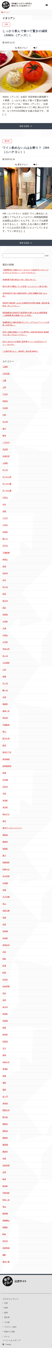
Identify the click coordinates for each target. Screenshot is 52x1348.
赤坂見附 (6, 1165)
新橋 (4, 773)
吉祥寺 (5, 573)
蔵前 (4, 1090)
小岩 (4, 670)
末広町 (5, 807)
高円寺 (5, 1241)
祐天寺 (5, 1007)
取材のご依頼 (9, 1332)
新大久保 (6, 738)
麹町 (4, 1255)
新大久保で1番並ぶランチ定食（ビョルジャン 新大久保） (25, 286)
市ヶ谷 (5, 683)
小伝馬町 (6, 663)
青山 (4, 1207)
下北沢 (5, 394)
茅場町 (5, 1069)
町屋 (4, 966)
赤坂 (4, 1158)
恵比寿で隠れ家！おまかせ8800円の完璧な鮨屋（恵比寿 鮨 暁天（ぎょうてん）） (26, 304)
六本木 (5, 525)
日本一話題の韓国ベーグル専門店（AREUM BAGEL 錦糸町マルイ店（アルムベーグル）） (26, 333)
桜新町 (5, 849)
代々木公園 (7, 491)
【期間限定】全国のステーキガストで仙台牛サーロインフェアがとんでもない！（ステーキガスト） (25, 271)
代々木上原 (7, 477)
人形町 (5, 463)
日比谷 (5, 787)
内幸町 (5, 532)
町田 (4, 973)
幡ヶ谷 (5, 690)
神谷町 (5, 1035)
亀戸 (4, 429)
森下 (4, 856)
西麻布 (5, 1138)
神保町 (5, 1014)
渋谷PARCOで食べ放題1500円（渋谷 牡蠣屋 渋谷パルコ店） (25, 294)
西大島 (5, 1117)
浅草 (4, 924)
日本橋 (5, 780)
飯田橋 (5, 1214)
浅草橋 (5, 931)
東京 (4, 821)
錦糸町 (5, 1186)
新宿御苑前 (7, 766)
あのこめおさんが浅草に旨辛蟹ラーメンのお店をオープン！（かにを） (25, 343)
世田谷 (5, 401)
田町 (4, 959)
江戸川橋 (6, 897)
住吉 (4, 504)
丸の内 (5, 422)
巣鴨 (4, 677)
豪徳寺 (5, 1152)
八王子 (5, 518)
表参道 (5, 1103)
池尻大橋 (6, 911)
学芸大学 (6, 649)
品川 (4, 580)
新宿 (4, 745)
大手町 (5, 642)
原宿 (4, 566)
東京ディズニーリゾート (12, 828)
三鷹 (4, 380)
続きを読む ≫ (26, 126)
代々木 (5, 470)
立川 (4, 1048)
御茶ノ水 (6, 711)
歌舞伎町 (6, 862)
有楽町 (5, 800)
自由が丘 (6, 1062)
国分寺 (5, 601)
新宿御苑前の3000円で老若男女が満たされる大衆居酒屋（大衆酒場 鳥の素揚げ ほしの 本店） (25, 314)
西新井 (5, 1124)
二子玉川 (6, 442)
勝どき (5, 539)
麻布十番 (6, 1262)
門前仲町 (6, 1193)
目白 (4, 993)
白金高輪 (6, 986)
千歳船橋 (6, 553)
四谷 (4, 594)
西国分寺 (6, 1110)
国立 (4, 608)
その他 (7, 1322)
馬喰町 (5, 1227)
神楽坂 (5, 1021)
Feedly (8, 1344)
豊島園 (5, 1145)
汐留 (4, 890)
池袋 (4, 918)
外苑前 (5, 615)
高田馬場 (6, 1248)
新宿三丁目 (7, 752)
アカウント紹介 (10, 1327)
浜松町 (5, 938)
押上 (4, 732)
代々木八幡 (7, 484)
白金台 (5, 979)
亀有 (4, 436)
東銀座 (5, 835)
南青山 (5, 559)
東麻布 (5, 842)
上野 (4, 387)
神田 (4, 1028)
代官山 (5, 498)
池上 (4, 904)
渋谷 (4, 952)
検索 (47, 256)
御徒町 (5, 704)
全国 (4, 511)
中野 (4, 415)
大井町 (5, 621)
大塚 (4, 628)
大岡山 (5, 635)
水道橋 (5, 883)
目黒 (4, 1000)
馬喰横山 (6, 1220)
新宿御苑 (6, 759)
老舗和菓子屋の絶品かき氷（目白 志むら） (20, 280)
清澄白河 (6, 945)
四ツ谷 (5, 587)
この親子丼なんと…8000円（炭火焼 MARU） (21, 351)
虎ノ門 (5, 1097)
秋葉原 (5, 1041)
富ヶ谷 (5, 656)
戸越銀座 (6, 725)
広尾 (4, 697)
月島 (4, 794)
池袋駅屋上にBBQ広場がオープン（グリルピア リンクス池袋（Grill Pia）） (26, 323)
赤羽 (4, 1172)
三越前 (5, 367)
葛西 (4, 1076)
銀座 (4, 1179)
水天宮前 (6, 876)
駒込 (4, 1234)
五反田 (5, 449)
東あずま (6, 814)
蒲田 (4, 1083)
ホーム (7, 1336)
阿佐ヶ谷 (6, 1200)
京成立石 (6, 456)
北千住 (5, 546)
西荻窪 (5, 1131)
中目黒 (5, 408)
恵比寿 (5, 718)
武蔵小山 (6, 869)
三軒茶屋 (6, 374)
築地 (4, 1055)
